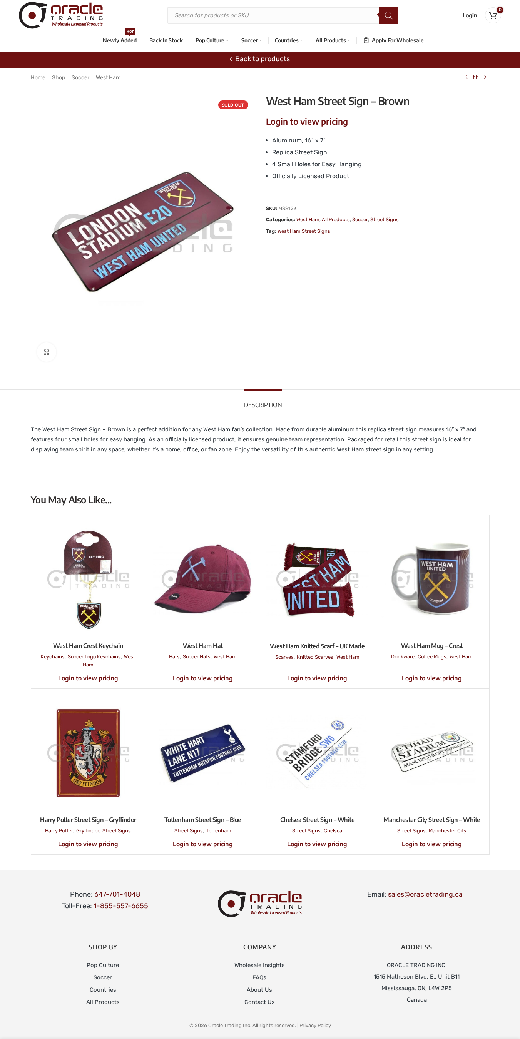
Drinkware (403, 657)
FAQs (259, 977)
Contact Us (259, 1002)
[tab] (263, 401)
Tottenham (218, 831)
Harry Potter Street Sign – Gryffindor (88, 820)
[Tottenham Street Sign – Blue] (202, 753)
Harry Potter (59, 831)
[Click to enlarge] (46, 352)
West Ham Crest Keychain (88, 646)
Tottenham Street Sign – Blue (202, 820)
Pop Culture (103, 965)
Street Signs (384, 219)
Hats (174, 657)
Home (38, 77)
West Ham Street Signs (304, 231)
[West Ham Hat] (202, 579)
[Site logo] (61, 15)
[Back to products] (475, 77)
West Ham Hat (203, 646)
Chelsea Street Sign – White (317, 820)
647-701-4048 (117, 894)
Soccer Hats (197, 657)
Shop (58, 77)
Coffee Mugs (432, 657)
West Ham (108, 77)
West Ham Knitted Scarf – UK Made (317, 646)
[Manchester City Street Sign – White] (432, 753)
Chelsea (333, 831)
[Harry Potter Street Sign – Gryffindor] (88, 753)
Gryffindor (87, 831)
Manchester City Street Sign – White (431, 820)
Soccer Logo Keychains (94, 657)
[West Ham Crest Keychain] (88, 579)
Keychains (53, 657)
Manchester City (447, 831)
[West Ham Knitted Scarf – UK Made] (317, 579)
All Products (336, 219)
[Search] (388, 15)
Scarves (284, 657)
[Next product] (485, 77)
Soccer (80, 77)
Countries (103, 989)
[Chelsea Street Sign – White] (317, 753)
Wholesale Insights (259, 965)
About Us (259, 989)
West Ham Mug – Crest (432, 646)
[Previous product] (466, 77)
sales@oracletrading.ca (425, 894)
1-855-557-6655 (121, 906)
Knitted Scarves (315, 657)
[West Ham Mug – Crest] (432, 579)
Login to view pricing (307, 121)
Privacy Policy (315, 1025)
